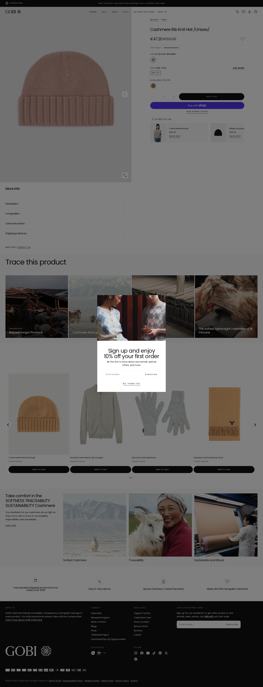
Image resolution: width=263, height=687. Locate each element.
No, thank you (131, 383)
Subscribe (151, 374)
